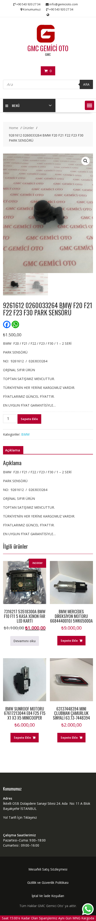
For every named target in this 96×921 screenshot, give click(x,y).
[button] (89, 105)
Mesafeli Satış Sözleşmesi (47, 869)
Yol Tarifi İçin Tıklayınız (20, 817)
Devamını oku (25, 641)
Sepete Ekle (29, 419)
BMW (25, 434)
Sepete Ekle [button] (69, 640)
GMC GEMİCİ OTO (47, 48)
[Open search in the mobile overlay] (48, 84)
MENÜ (16, 105)
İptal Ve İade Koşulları (48, 896)
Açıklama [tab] (12, 450)
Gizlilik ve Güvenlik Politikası (48, 882)
